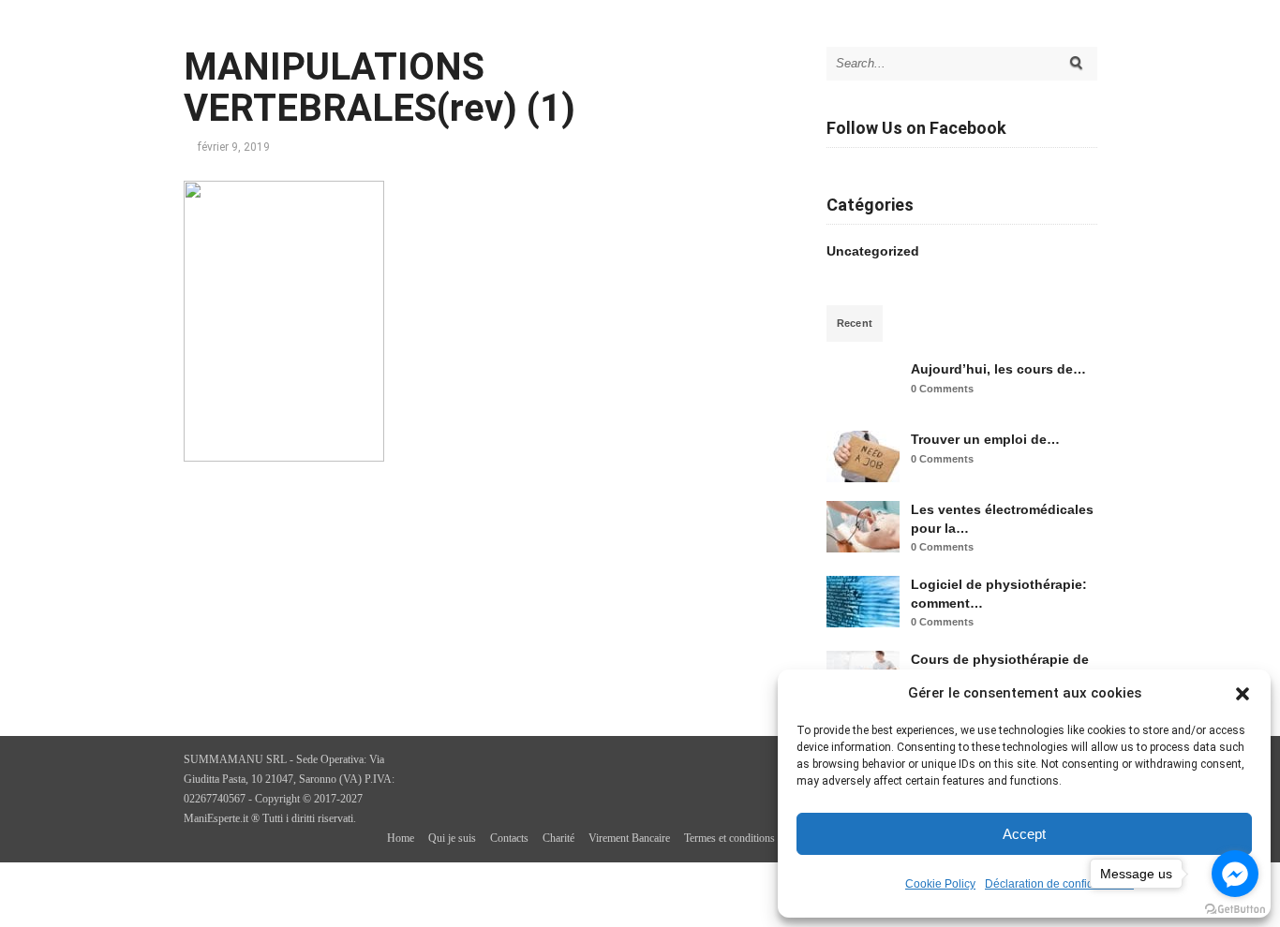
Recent (855, 323)
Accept (1024, 834)
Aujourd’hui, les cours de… (998, 368)
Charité (558, 838)
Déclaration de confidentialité (1059, 883)
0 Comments (942, 388)
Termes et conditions (729, 838)
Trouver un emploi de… (985, 439)
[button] (1242, 693)
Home (400, 838)
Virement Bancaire (629, 838)
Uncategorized (872, 250)
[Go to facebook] (1235, 873)
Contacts (509, 838)
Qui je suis (452, 838)
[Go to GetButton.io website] (1235, 909)
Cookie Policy (940, 883)
